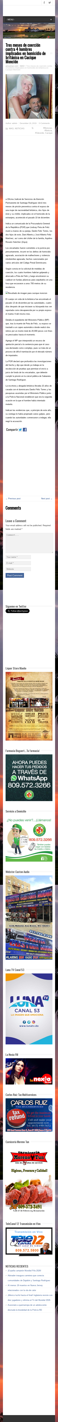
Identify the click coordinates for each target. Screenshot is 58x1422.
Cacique (48, 133)
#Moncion (47, 128)
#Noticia (48, 130)
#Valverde (39, 133)
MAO (11, 128)
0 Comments (44, 123)
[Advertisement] (29, 167)
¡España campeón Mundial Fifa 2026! (24, 1270)
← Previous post (13, 498)
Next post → (46, 498)
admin (14, 123)
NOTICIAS (19, 128)
